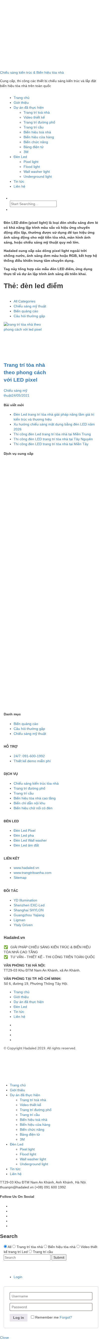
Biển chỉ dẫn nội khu (29, 803)
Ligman (19, 920)
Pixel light (31, 162)
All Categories (24, 301)
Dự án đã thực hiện (29, 107)
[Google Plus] (11, 1216)
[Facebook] (15, 1025)
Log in (18, 1318)
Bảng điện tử (34, 147)
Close (4, 1338)
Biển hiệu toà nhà (37, 132)
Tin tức (19, 181)
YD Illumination (25, 900)
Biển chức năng (36, 142)
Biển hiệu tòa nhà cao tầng (35, 798)
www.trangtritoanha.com (32, 873)
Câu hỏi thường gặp (29, 316)
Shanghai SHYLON (29, 910)
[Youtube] (15, 1030)
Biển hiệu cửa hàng (39, 137)
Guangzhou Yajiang (29, 915)
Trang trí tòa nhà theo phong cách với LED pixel (25, 372)
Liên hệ (19, 186)
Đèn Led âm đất (26, 845)
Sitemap (20, 878)
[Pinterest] (15, 1035)
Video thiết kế (34, 117)
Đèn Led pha (24, 835)
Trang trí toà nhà (37, 112)
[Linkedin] (11, 1226)
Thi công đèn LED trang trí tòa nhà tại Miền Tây (51, 444)
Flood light (32, 167)
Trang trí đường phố (39, 122)
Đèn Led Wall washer (30, 840)
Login (18, 1277)
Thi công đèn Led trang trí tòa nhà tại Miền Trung (52, 434)
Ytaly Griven (23, 925)
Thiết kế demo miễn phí (32, 761)
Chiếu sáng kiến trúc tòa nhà (36, 783)
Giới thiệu (21, 103)
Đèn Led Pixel (24, 830)
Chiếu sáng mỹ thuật (30, 306)
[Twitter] (11, 1211)
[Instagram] (15, 1040)
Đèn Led (20, 157)
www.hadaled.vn (26, 868)
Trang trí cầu (34, 127)
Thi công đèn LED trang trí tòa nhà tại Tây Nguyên (53, 439)
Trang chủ (21, 98)
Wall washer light (37, 172)
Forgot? (66, 1317)
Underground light (38, 176)
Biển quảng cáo (26, 311)
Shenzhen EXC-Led (29, 905)
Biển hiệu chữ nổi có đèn (33, 808)
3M (26, 152)
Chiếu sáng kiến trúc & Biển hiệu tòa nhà (32, 72)
